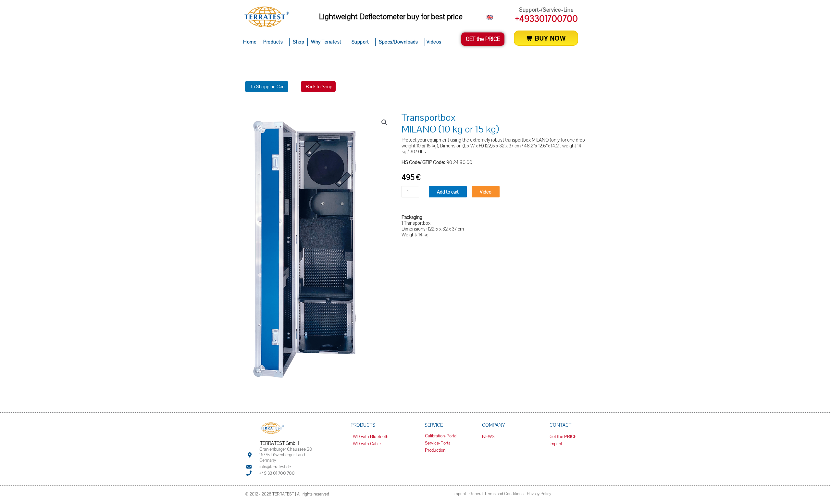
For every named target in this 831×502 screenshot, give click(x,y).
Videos (434, 42)
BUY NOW (549, 38)
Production (435, 450)
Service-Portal (438, 443)
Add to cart (448, 192)
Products (273, 42)
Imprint (459, 493)
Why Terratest (326, 42)
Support (360, 42)
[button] (384, 122)
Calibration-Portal (441, 436)
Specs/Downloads (398, 42)
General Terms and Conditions (496, 493)
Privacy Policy (539, 493)
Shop (298, 42)
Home (249, 42)
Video (485, 192)
